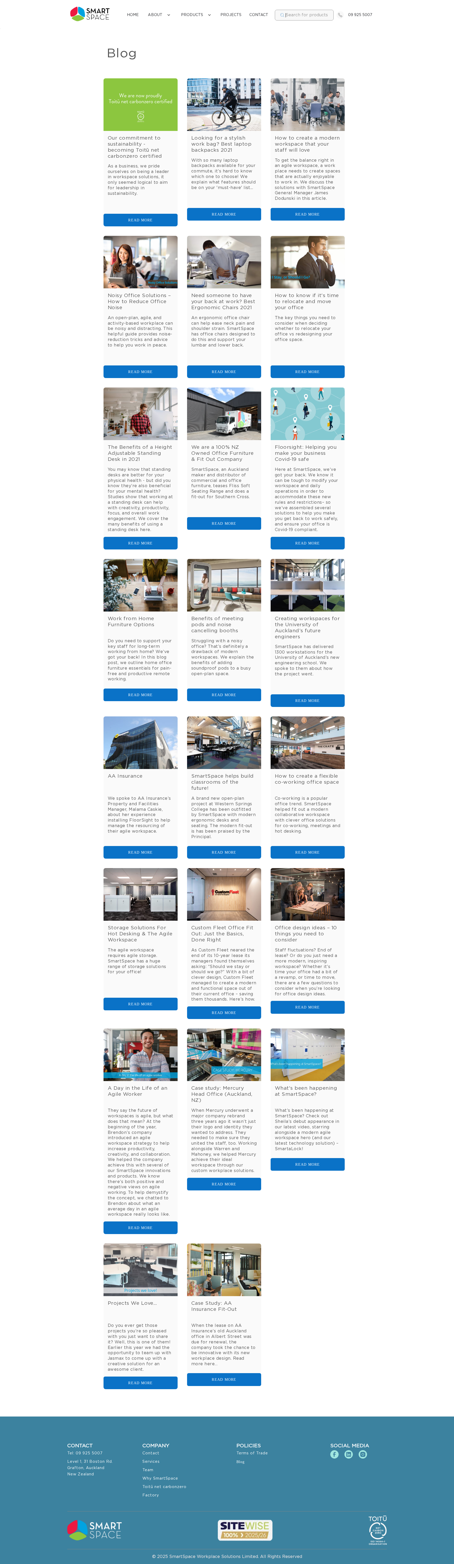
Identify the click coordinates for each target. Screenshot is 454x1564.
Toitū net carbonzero (164, 1487)
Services (151, 1462)
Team (147, 1470)
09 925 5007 (360, 15)
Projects (230, 15)
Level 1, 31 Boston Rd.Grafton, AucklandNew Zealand (90, 1468)
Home (133, 15)
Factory (150, 1495)
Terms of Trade (252, 1453)
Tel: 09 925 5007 (85, 1453)
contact (258, 15)
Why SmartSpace (160, 1478)
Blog (240, 1462)
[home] (90, 14)
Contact (150, 1453)
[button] (159, 15)
